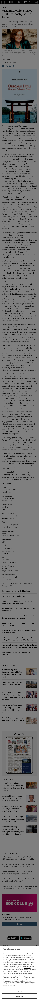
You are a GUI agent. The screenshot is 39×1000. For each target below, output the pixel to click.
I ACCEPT (19, 991)
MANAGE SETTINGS (19, 996)
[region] (19, 973)
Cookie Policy (27, 968)
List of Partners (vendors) (10, 987)
